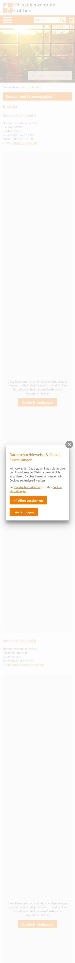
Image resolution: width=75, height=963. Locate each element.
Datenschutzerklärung (27, 487)
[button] (69, 444)
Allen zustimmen (30, 500)
